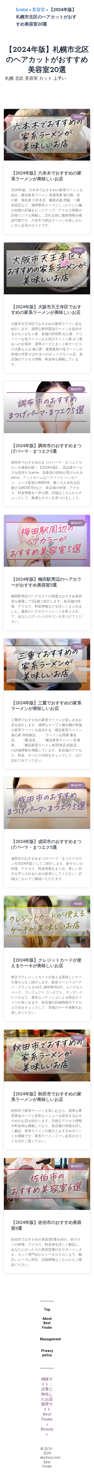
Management (50, 1339)
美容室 (38, 9)
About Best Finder (47, 1323)
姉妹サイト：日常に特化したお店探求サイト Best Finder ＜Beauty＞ (48, 1407)
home (22, 9)
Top (47, 1309)
